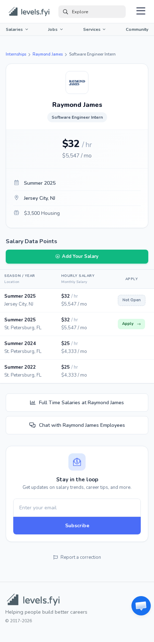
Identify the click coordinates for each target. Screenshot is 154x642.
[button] (141, 605)
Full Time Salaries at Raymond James (81, 402)
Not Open (131, 300)
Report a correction (81, 557)
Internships (16, 54)
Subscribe (77, 525)
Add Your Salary (80, 256)
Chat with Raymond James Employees (82, 425)
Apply (128, 323)
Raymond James (48, 54)
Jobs (53, 29)
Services (92, 29)
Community (137, 29)
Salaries (14, 29)
